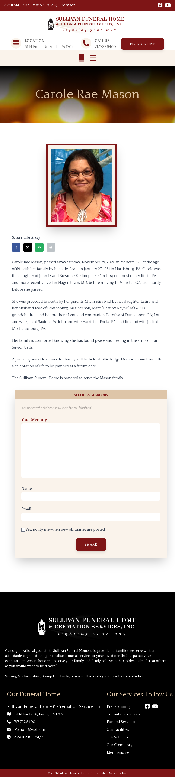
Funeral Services (121, 722)
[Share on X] (27, 247)
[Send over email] (39, 247)
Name (26, 489)
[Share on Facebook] (16, 247)
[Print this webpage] (51, 247)
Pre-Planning (118, 707)
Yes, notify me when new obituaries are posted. (65, 530)
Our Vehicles (117, 737)
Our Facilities (118, 730)
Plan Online (143, 44)
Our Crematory (120, 745)
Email (26, 509)
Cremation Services (123, 714)
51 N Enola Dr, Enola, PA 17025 (40, 714)
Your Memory (34, 420)
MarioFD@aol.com (29, 730)
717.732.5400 (105, 47)
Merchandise (118, 753)
